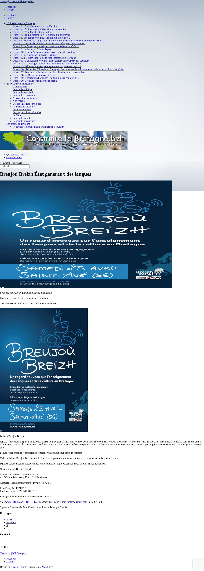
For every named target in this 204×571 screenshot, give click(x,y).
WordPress (47, 567)
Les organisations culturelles (27, 112)
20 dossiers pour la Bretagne (20, 23)
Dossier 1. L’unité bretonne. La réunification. (35, 26)
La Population (20, 86)
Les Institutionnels (22, 109)
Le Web (17, 115)
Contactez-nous (14, 157)
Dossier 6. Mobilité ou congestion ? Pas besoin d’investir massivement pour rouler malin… (58, 40)
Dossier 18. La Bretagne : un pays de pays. (34, 75)
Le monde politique (22, 89)
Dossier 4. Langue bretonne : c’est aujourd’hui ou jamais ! (42, 34)
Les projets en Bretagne (18, 123)
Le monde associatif (23, 92)
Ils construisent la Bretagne (19, 83)
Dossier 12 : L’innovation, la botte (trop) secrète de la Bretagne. (44, 57)
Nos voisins (19, 100)
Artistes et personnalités (24, 98)
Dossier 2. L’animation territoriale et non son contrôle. (40, 29)
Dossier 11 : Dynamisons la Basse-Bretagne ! (35, 55)
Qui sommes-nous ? (16, 154)
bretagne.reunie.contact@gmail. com (68, 502)
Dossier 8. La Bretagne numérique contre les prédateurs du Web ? (46, 46)
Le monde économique (24, 95)
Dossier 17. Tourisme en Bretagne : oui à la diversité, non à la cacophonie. (50, 72)
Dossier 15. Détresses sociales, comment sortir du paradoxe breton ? (47, 66)
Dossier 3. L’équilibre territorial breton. (32, 32)
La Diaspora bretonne (24, 106)
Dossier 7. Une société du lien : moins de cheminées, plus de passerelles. (49, 43)
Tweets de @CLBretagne (13, 553)
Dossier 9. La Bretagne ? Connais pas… (33, 49)
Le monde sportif (21, 118)
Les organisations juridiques (27, 103)
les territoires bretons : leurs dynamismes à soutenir (38, 126)
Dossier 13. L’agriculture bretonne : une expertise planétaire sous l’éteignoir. (51, 60)
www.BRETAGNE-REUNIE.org (22, 502)
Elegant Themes (19, 567)
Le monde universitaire (24, 121)
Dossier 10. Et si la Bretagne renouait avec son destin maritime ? (45, 52)
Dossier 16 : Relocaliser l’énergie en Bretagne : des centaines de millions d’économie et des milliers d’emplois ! (68, 69)
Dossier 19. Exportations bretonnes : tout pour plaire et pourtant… (46, 78)
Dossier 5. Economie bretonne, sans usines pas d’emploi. (41, 37)
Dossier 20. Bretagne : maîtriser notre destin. (35, 80)
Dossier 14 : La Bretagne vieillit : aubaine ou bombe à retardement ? (47, 63)
